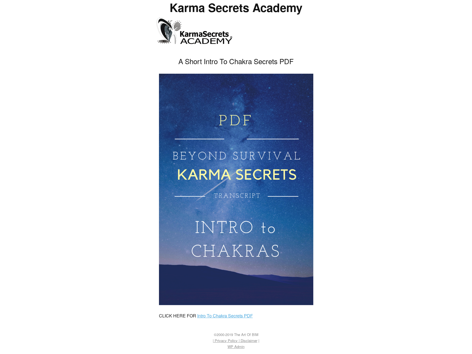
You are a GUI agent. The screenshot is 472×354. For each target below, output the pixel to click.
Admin (236, 346)
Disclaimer (248, 340)
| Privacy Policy (226, 340)
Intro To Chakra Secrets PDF (225, 316)
